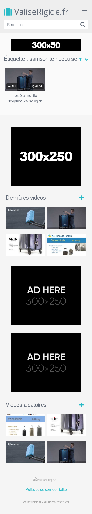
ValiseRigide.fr (40, 12)
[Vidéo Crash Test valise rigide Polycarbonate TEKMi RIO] (25, 218)
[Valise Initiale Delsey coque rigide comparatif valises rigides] (25, 425)
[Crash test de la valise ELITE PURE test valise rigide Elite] (25, 245)
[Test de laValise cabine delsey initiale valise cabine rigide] (66, 245)
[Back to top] (84, 503)
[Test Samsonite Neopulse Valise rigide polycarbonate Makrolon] (66, 218)
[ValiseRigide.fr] (46, 480)
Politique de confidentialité (46, 489)
